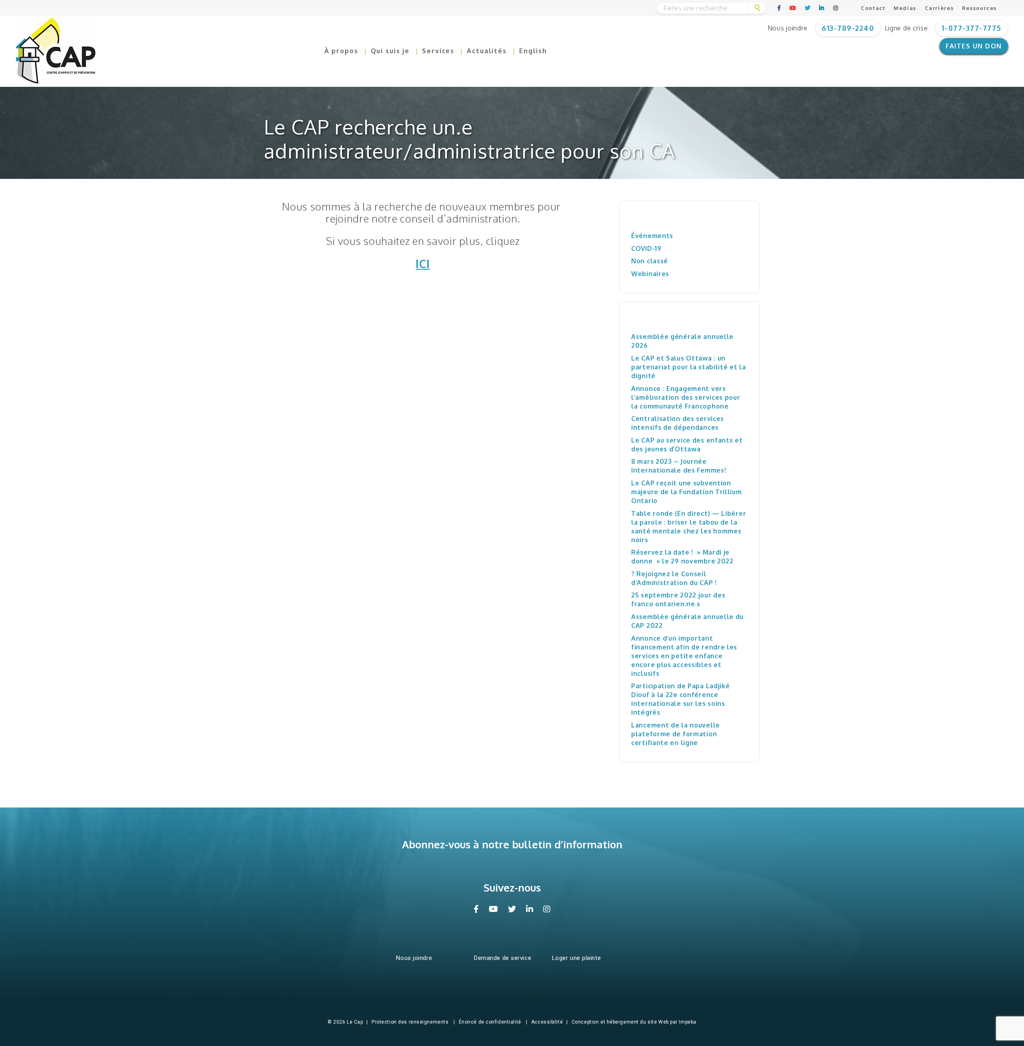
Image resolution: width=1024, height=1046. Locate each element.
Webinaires (650, 274)
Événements (652, 236)
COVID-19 (646, 248)
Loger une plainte (576, 958)
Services (438, 51)
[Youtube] (793, 8)
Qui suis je (390, 51)
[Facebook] (779, 8)
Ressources (979, 8)
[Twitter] (808, 8)
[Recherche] (757, 8)
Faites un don (974, 46)
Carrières (939, 8)
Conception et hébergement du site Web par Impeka (634, 1022)
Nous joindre (788, 28)
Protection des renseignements (410, 1022)
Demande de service (502, 958)
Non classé (649, 261)
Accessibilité (547, 1022)
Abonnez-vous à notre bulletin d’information (512, 844)
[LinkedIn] (822, 8)
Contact (873, 8)
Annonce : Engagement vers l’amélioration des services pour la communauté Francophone (685, 397)
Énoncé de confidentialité (490, 1022)
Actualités (487, 51)
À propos (341, 51)
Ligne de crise (906, 28)
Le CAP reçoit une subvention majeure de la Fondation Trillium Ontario (686, 492)
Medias (905, 8)
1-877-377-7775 (972, 28)
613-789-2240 (848, 28)
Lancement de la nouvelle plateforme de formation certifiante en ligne (675, 734)
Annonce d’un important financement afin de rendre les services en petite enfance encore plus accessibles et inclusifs (684, 655)
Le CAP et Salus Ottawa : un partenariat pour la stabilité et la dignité (688, 367)
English (533, 51)
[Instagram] (836, 8)
